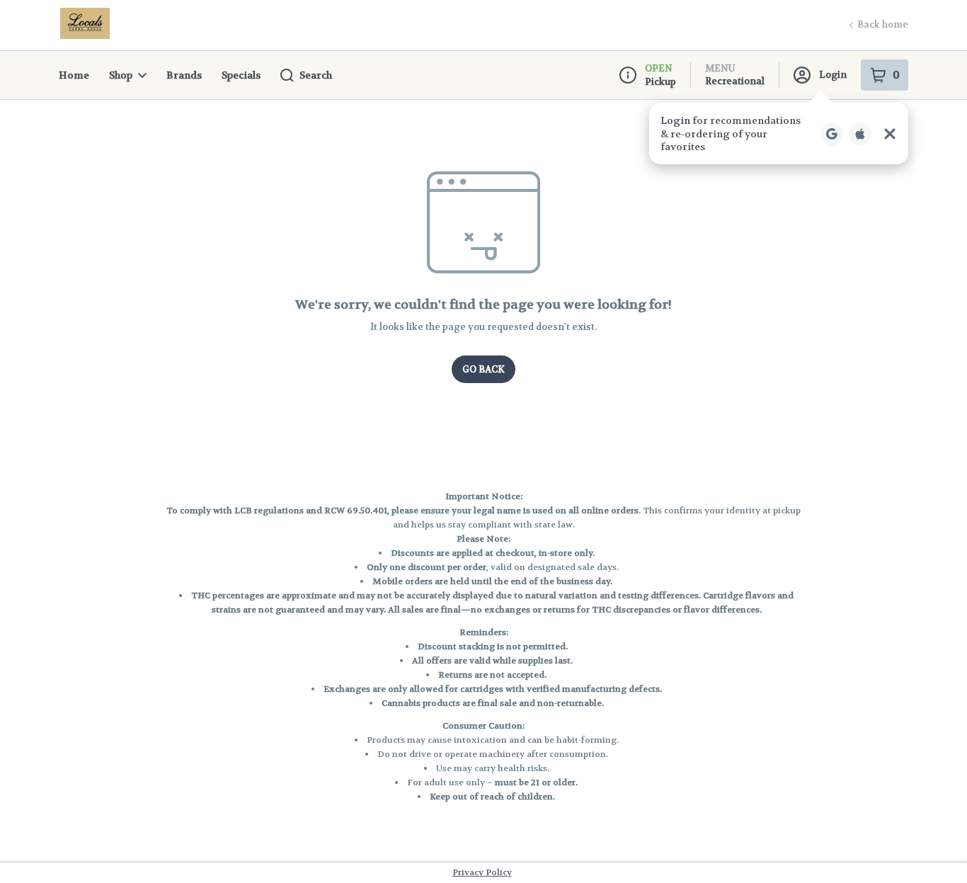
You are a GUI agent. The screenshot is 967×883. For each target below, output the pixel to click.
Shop (120, 75)
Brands (184, 75)
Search (315, 75)
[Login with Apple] (860, 134)
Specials (241, 75)
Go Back (483, 369)
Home (74, 75)
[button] (778, 133)
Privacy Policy (482, 872)
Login (833, 75)
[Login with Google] (831, 134)
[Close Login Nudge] (890, 134)
